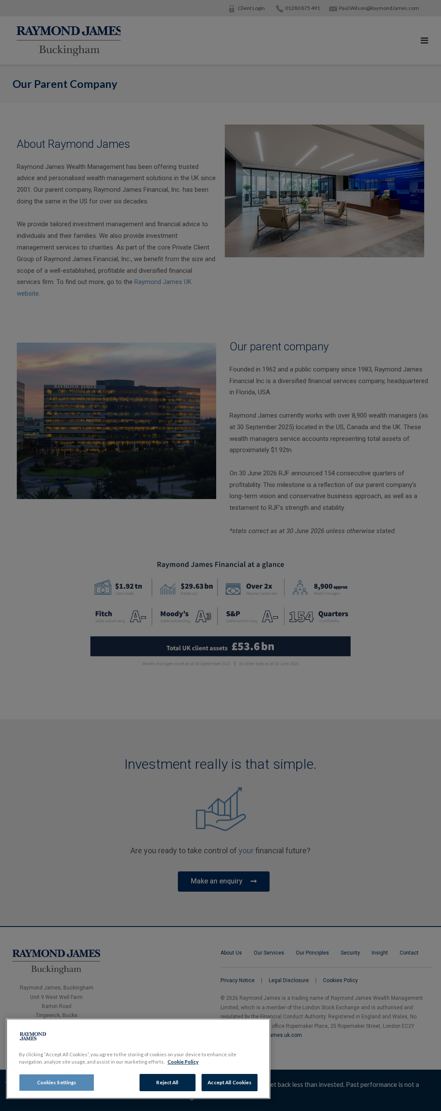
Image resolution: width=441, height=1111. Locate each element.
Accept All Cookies (230, 1082)
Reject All (167, 1082)
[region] (138, 1058)
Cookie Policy (183, 1061)
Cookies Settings (57, 1082)
